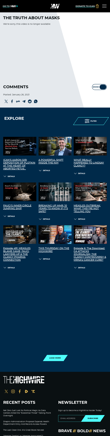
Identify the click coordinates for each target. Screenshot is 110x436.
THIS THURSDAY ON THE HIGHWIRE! (53, 250)
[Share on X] (6, 101)
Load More (55, 358)
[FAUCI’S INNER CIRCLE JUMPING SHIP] (19, 191)
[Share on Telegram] (24, 101)
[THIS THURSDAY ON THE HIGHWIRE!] (55, 234)
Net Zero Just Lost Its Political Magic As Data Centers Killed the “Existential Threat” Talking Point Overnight (27, 413)
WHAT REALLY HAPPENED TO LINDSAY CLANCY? (89, 163)
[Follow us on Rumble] (26, 391)
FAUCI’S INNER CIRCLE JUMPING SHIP (17, 207)
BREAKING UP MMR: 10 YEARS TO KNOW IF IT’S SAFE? (53, 209)
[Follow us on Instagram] (13, 392)
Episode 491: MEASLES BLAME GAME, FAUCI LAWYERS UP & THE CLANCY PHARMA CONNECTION (16, 254)
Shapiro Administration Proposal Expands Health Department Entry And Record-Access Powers (26, 423)
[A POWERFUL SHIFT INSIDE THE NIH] (55, 146)
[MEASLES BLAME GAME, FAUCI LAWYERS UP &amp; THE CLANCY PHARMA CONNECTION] (19, 234)
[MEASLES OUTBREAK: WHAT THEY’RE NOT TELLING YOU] (90, 191)
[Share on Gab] (18, 101)
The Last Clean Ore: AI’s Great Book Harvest (23, 430)
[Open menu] (104, 6)
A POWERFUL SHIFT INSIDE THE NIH (50, 161)
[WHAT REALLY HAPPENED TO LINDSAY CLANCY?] (90, 146)
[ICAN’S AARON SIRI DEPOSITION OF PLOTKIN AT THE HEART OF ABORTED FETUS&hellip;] (19, 146)
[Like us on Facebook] (20, 392)
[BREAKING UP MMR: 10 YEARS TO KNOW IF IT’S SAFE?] (55, 191)
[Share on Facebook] (12, 101)
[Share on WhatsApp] (36, 101)
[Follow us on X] (6, 392)
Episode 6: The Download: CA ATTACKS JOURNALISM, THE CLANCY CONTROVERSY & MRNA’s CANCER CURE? (90, 254)
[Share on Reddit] (30, 101)
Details (11, 176)
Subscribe (93, 418)
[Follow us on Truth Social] (33, 391)
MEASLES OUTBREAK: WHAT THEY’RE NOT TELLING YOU (87, 209)
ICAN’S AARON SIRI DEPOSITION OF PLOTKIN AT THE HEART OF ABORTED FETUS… (19, 164)
